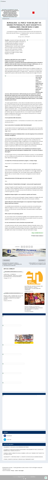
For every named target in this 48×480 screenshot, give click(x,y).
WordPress (33, 476)
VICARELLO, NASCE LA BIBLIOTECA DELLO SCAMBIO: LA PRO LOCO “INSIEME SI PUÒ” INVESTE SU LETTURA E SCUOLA (24, 454)
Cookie (16, 470)
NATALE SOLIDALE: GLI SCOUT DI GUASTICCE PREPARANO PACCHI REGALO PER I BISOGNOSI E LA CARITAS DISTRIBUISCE (34, 308)
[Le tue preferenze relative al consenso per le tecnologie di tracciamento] (46, 478)
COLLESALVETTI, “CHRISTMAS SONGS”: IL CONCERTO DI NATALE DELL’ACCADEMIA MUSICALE (23, 456)
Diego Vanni (21, 36)
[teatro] (11, 354)
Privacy (12, 470)
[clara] (11, 325)
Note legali (21, 470)
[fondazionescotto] (11, 373)
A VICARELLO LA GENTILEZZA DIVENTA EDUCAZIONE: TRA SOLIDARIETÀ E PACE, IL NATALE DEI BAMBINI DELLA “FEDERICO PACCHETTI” (23, 450)
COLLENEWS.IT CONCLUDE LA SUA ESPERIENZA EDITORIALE (16, 447)
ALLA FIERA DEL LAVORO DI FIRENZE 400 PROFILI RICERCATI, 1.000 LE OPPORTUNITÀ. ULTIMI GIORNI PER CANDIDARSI (33, 288)
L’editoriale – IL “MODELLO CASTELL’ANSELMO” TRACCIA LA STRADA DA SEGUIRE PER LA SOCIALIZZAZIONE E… (13, 275)
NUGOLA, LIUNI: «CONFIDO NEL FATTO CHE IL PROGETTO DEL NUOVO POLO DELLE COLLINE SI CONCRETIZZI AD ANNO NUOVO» (13, 297)
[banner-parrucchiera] (11, 383)
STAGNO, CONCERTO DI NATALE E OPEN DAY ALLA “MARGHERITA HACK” (19, 459)
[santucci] (11, 316)
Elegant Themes (21, 476)
